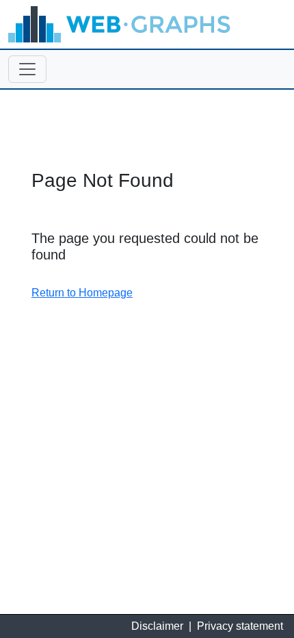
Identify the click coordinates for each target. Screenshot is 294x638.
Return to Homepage (82, 292)
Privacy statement (240, 626)
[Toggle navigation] (27, 69)
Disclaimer (157, 626)
